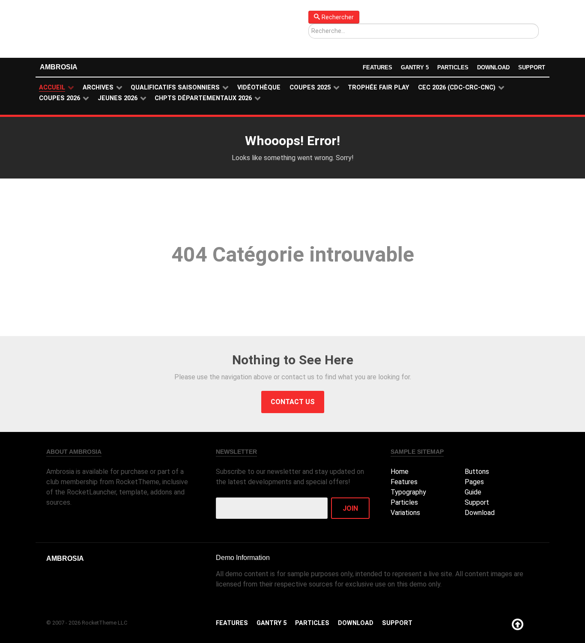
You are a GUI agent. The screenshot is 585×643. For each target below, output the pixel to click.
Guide (473, 492)
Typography (408, 492)
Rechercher (338, 17)
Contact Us (293, 402)
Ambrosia (59, 67)
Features (377, 67)
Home (400, 471)
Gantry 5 (415, 67)
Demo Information (243, 557)
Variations (405, 513)
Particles (453, 67)
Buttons (477, 471)
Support (531, 67)
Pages (474, 482)
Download (493, 67)
